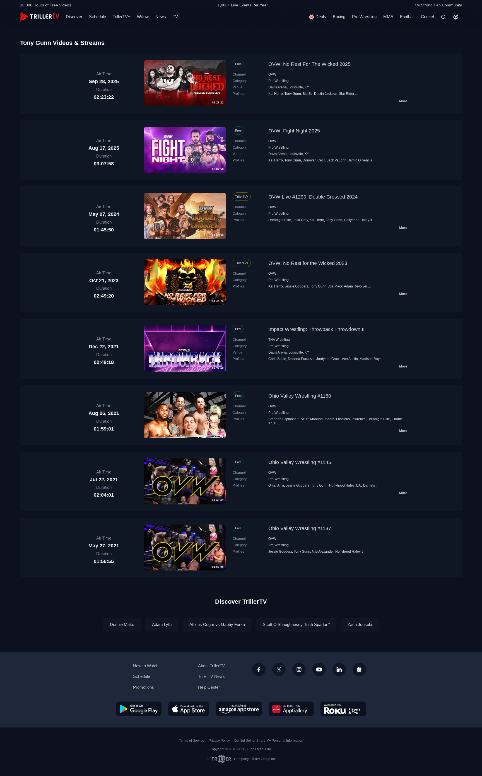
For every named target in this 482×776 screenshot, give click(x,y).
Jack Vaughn (336, 160)
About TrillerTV (211, 665)
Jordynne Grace (328, 359)
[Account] (456, 17)
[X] (279, 669)
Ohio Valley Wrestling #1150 (299, 396)
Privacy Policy (219, 741)
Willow (143, 16)
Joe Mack (335, 286)
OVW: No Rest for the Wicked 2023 (307, 263)
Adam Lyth (162, 624)
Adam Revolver (355, 286)
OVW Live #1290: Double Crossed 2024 (313, 197)
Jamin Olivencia (360, 160)
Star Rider (346, 94)
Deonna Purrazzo (301, 359)
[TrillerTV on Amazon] (239, 709)
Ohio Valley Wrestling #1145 (299, 462)
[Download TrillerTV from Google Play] (139, 709)
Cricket (427, 16)
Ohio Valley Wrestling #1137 (299, 528)
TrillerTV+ (121, 16)
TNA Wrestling (279, 340)
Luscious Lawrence (351, 419)
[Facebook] (259, 669)
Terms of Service (191, 741)
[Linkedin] (339, 669)
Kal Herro (275, 94)
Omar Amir (276, 485)
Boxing (339, 16)
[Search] (443, 17)
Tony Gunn (293, 94)
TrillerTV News (211, 676)
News (160, 16)
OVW (272, 74)
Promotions (143, 687)
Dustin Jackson (325, 94)
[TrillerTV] (39, 17)
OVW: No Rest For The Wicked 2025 (309, 64)
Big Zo (307, 94)
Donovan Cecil (314, 160)
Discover (74, 16)
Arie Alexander (323, 551)
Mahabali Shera (322, 419)
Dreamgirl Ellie (279, 220)
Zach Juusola (360, 624)
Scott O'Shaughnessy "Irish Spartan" (296, 624)
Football (407, 16)
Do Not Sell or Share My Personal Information (268, 741)
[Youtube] (319, 669)
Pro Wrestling (364, 16)
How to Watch (145, 665)
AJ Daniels (366, 485)
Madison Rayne (372, 359)
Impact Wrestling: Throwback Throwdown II (316, 329)
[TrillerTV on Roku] (343, 709)
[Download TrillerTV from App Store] (188, 709)
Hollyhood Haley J (358, 220)
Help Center (209, 687)
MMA (388, 16)
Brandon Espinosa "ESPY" (288, 419)
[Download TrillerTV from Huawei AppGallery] (291, 709)
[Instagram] (299, 669)
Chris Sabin (277, 359)
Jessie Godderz (296, 286)
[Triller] (359, 669)
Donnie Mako (122, 624)
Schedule (97, 16)
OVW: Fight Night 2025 (294, 131)
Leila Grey (300, 220)
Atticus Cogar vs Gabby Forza (217, 624)
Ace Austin (350, 359)
